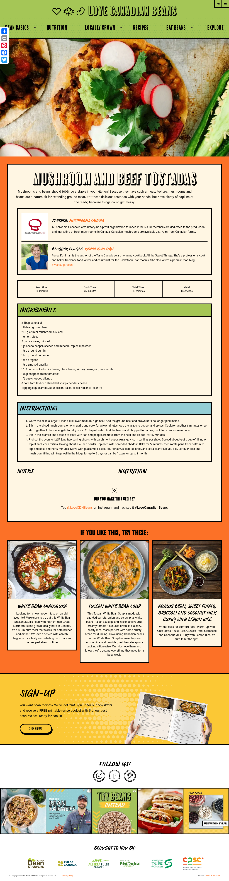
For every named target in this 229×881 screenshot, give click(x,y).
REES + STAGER (213, 876)
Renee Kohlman (99, 249)
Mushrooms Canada (86, 220)
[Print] (4, 38)
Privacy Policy (67, 876)
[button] (100, 27)
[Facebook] (4, 52)
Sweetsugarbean (62, 264)
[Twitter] (4, 59)
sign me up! (35, 728)
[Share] (4, 31)
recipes (141, 27)
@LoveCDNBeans (80, 507)
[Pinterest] (4, 45)
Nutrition (57, 27)
